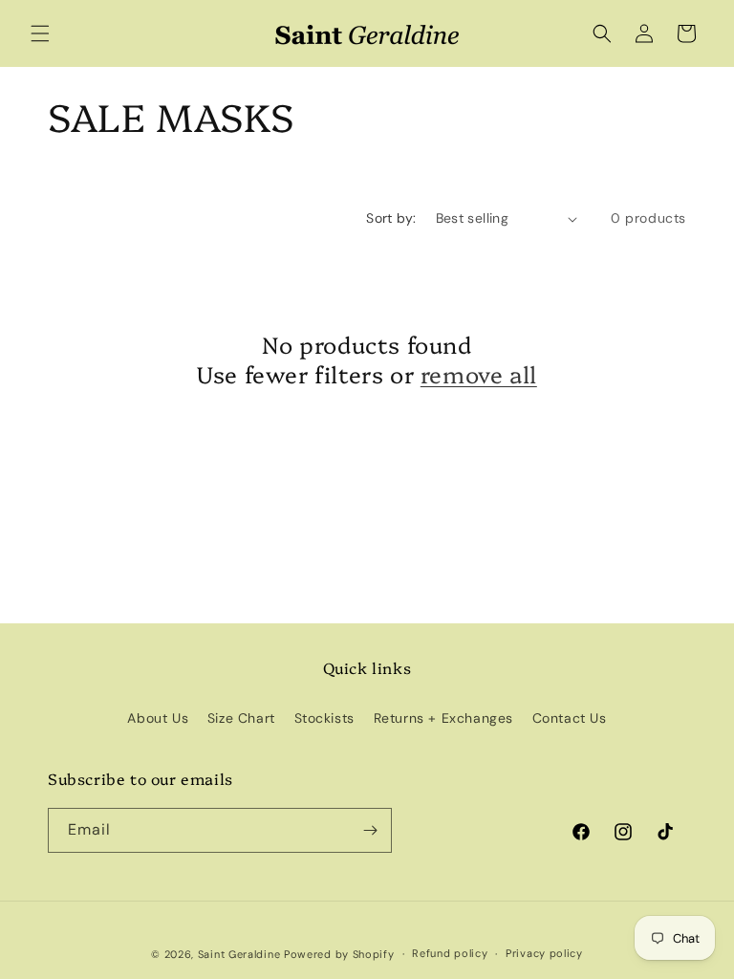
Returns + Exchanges (443, 718)
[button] (40, 33)
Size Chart (241, 718)
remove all (479, 373)
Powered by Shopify (339, 954)
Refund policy (449, 953)
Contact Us (569, 718)
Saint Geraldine (241, 954)
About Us (157, 718)
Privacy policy (544, 953)
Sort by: (391, 218)
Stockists (324, 718)
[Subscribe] (370, 830)
